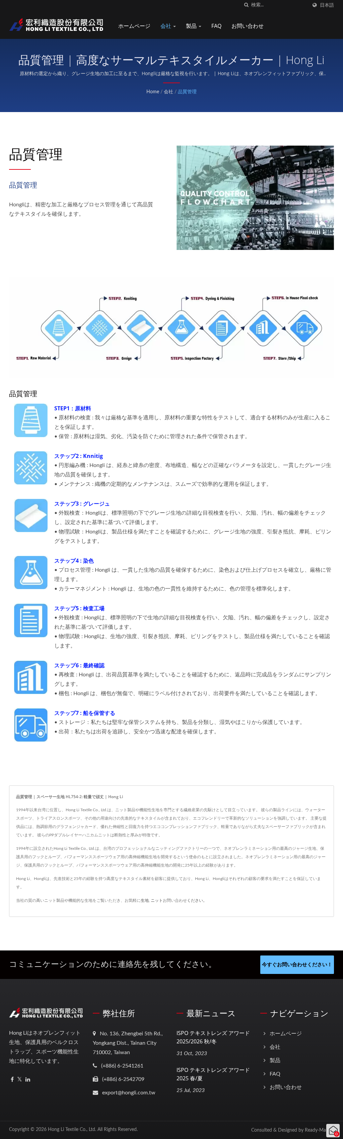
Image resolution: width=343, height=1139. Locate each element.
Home (152, 92)
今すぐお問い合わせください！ (297, 964)
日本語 (327, 5)
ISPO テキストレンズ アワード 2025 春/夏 (213, 1074)
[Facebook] (12, 1080)
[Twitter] (19, 1080)
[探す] (246, 5)
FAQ (216, 26)
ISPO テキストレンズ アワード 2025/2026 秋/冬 (213, 1037)
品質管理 (187, 92)
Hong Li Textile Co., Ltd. (72, 1129)
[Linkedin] (27, 1080)
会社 (166, 26)
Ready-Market (319, 1130)
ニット (157, 900)
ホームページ (134, 26)
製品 (192, 26)
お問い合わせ (247, 26)
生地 (145, 900)
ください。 (197, 900)
